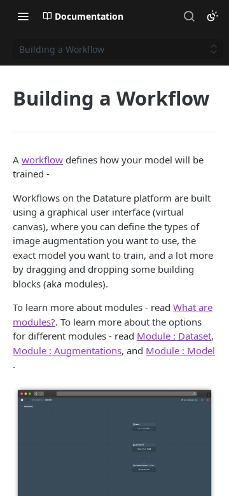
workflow (42, 159)
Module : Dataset (174, 335)
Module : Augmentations (67, 350)
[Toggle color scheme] (212, 16)
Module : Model (180, 350)
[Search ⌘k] (189, 16)
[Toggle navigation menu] (23, 16)
